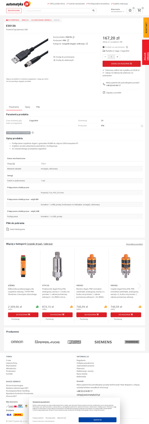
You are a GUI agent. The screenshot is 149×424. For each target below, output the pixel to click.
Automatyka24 (13, 20)
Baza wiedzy (82, 374)
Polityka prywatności (85, 363)
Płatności (81, 368)
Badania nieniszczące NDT (17, 388)
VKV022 (114, 285)
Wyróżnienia (11, 366)
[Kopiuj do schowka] (73, 37)
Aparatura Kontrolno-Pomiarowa (19, 393)
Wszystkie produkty (134, 244)
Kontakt (9, 374)
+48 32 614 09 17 (113, 85)
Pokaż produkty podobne (18, 133)
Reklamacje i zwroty (85, 371)
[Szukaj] (93, 10)
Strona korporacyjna (14, 385)
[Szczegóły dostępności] (127, 47)
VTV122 (45, 285)
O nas (8, 360)
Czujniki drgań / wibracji (41, 20)
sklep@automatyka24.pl (88, 395)
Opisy (27, 107)
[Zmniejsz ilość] (105, 57)
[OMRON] (17, 342)
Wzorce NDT (11, 396)
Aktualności (11, 368)
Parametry (14, 107)
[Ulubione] (130, 10)
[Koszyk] (139, 10)
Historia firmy (11, 363)
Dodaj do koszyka (120, 64)
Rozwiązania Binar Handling (18, 391)
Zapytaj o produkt (113, 93)
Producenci (11, 371)
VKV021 (79, 285)
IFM (64, 40)
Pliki (38, 107)
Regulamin (81, 360)
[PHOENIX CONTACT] (74, 342)
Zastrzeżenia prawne (85, 366)
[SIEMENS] (103, 342)
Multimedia (81, 377)
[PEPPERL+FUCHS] (47, 342)
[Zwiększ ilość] (117, 57)
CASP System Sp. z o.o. (18, 421)
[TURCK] (132, 342)
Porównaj (15, 319)
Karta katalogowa (17, 229)
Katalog (25, 20)
